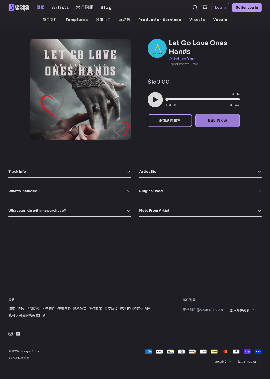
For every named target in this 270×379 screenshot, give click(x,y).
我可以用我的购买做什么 (27, 315)
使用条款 (64, 309)
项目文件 (50, 20)
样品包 (124, 20)
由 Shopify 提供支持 (18, 358)
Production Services (159, 20)
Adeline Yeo (182, 58)
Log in (220, 7)
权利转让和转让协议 (135, 309)
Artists (60, 7)
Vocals (220, 20)
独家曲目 (103, 20)
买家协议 (111, 309)
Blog (106, 7)
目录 (40, 7)
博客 (11, 309)
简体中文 (221, 362)
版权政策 (95, 309)
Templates (77, 20)
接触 (20, 309)
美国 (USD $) (247, 362)
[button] (195, 7)
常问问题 (85, 7)
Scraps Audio (30, 351)
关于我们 (48, 309)
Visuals (197, 20)
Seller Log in (247, 7)
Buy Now (217, 120)
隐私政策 (79, 309)
